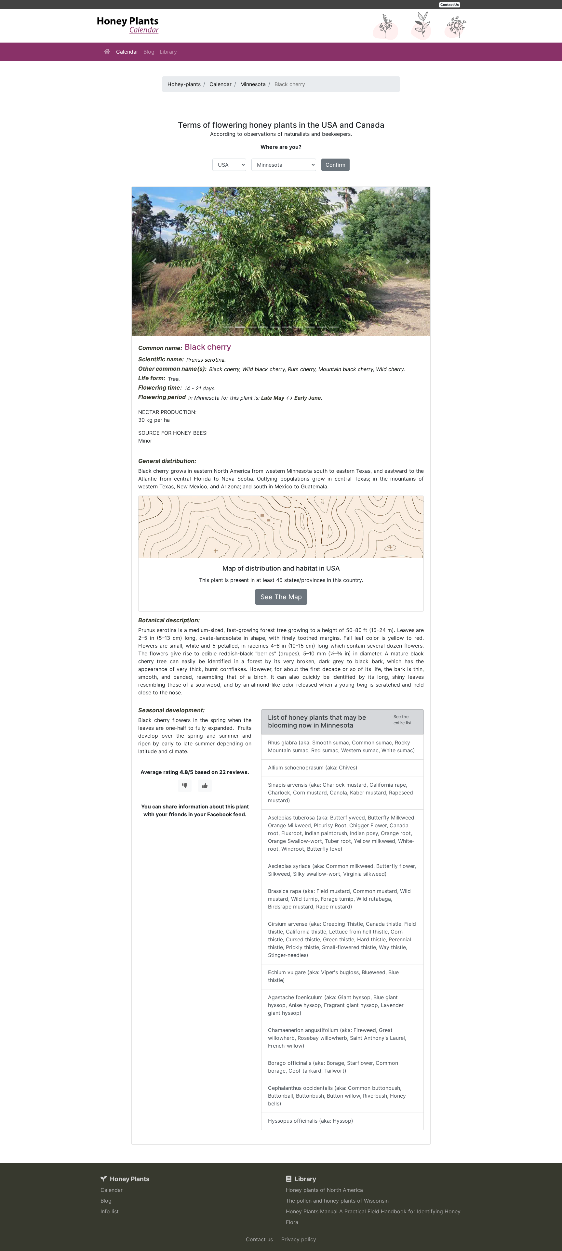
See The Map (281, 597)
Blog (148, 51)
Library (168, 51)
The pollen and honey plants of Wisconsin (337, 1200)
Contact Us (449, 5)
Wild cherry (390, 369)
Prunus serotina (205, 359)
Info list (109, 1211)
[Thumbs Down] (185, 786)
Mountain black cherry (345, 369)
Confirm (335, 164)
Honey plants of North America (324, 1190)
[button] (154, 261)
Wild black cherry (263, 369)
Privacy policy (298, 1239)
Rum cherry (301, 369)
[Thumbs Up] (205, 786)
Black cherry (224, 369)
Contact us (259, 1239)
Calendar (127, 51)
